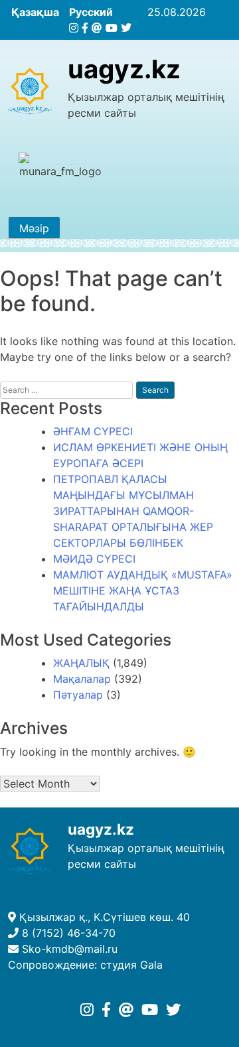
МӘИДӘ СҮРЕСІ (94, 558)
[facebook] (85, 28)
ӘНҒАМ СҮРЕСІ (93, 431)
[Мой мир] (97, 28)
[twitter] (126, 28)
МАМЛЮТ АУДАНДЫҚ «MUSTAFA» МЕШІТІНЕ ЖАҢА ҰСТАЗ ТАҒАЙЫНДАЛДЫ (142, 590)
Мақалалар (82, 678)
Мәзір (34, 228)
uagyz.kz (124, 69)
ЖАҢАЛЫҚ (81, 662)
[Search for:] (66, 390)
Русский (91, 12)
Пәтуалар (78, 694)
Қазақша (35, 12)
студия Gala (131, 964)
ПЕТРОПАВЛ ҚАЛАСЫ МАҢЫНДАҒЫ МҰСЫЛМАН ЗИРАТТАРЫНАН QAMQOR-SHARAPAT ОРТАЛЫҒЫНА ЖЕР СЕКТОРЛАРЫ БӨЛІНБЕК (133, 510)
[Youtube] (112, 28)
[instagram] (73, 28)
